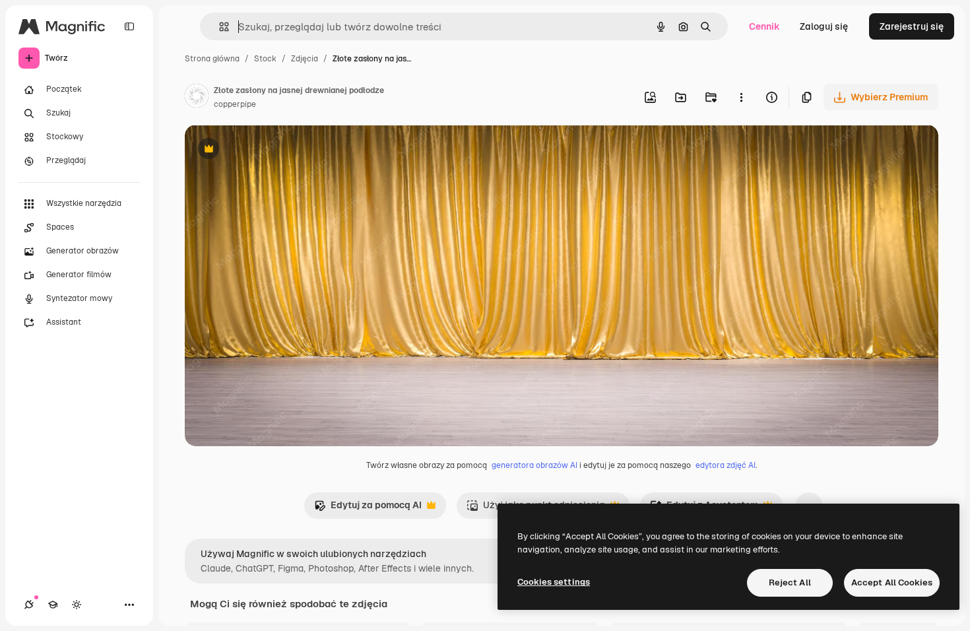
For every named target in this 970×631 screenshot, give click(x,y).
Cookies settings (553, 581)
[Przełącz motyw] (76, 604)
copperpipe (235, 104)
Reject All (790, 582)
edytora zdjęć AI (725, 465)
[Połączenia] (29, 604)
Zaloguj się (824, 26)
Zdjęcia (304, 58)
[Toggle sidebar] (129, 26)
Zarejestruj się (912, 26)
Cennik (764, 26)
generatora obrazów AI (534, 465)
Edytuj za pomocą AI (368, 508)
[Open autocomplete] (219, 27)
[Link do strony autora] (197, 98)
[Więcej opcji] (741, 97)
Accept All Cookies (891, 582)
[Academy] (52, 604)
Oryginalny (276, 150)
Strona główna (212, 58)
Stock (265, 58)
